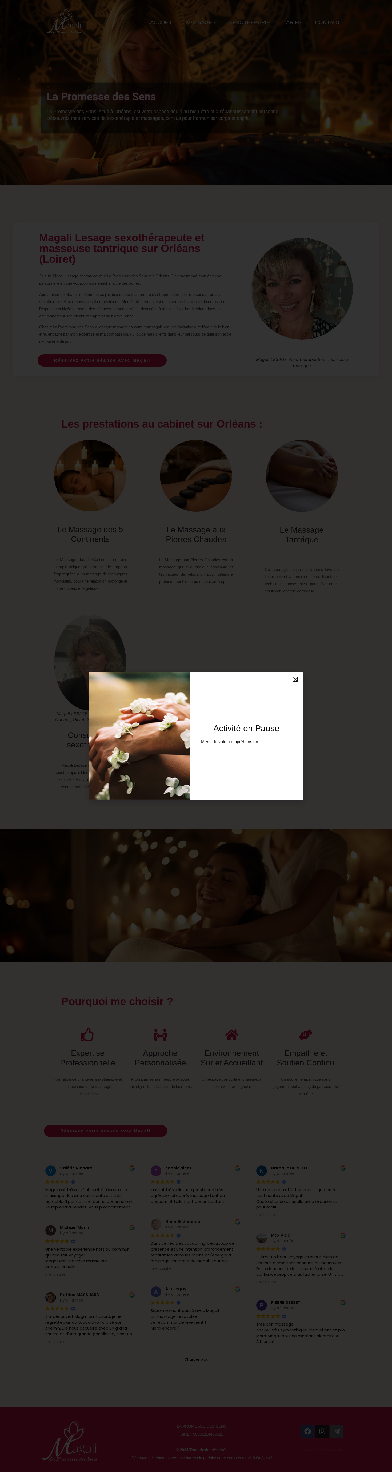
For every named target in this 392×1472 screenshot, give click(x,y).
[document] (196, 736)
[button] (295, 679)
